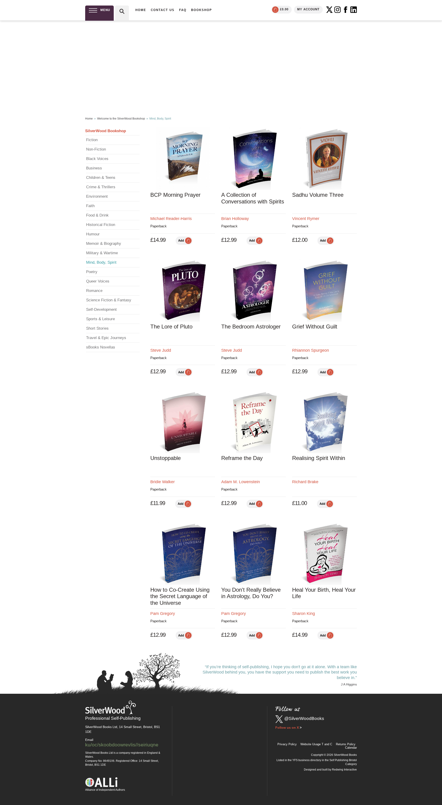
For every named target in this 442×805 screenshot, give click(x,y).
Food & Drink (97, 215)
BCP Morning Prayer (175, 195)
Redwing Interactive (344, 769)
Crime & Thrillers (100, 187)
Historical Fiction (100, 225)
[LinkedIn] (353, 9)
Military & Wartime (102, 253)
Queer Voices (97, 281)
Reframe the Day (242, 458)
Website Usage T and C (316, 744)
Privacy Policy (287, 744)
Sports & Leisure (100, 319)
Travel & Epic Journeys (106, 338)
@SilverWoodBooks (304, 718)
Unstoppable (165, 458)
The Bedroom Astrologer (251, 326)
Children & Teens (100, 177)
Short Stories (97, 328)
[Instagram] (337, 9)
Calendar (351, 747)
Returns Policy (345, 744)
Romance (94, 290)
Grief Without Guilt (314, 326)
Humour (93, 234)
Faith (90, 206)
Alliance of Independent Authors (105, 789)
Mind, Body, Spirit (101, 262)
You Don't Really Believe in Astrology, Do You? (251, 593)
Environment (97, 196)
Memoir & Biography (103, 243)
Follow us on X (287, 727)
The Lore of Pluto (171, 326)
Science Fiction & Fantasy (108, 300)
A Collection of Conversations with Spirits (252, 198)
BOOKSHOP (201, 10)
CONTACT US (162, 10)
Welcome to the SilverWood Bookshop (121, 118)
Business (94, 168)
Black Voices (97, 159)
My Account (308, 9)
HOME (140, 10)
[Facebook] (345, 9)
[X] (329, 9)
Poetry (91, 272)
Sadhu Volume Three (317, 195)
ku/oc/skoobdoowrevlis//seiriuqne (121, 744)
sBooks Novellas (100, 347)
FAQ (182, 10)
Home (89, 118)
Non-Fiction (96, 149)
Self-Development (101, 309)
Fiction (92, 140)
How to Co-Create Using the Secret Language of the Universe (179, 596)
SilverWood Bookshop (105, 131)
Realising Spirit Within (318, 458)
